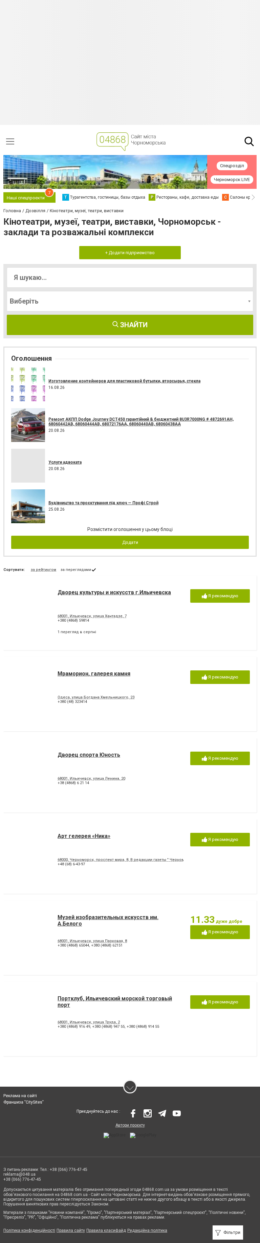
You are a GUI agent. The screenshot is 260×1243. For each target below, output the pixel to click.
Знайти (133, 325)
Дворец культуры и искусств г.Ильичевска (114, 592)
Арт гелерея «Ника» (84, 836)
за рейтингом (43, 570)
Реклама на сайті (20, 1095)
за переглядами (76, 570)
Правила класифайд (106, 1230)
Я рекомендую (222, 595)
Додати (130, 542)
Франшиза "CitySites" (23, 1102)
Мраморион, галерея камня (94, 673)
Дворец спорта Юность (89, 755)
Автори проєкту (130, 1125)
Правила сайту (71, 1230)
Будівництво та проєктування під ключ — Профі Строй (103, 503)
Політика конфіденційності (29, 1230)
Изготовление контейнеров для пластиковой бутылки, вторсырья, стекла (124, 381)
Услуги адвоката (65, 462)
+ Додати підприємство (130, 252)
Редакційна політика (147, 1230)
